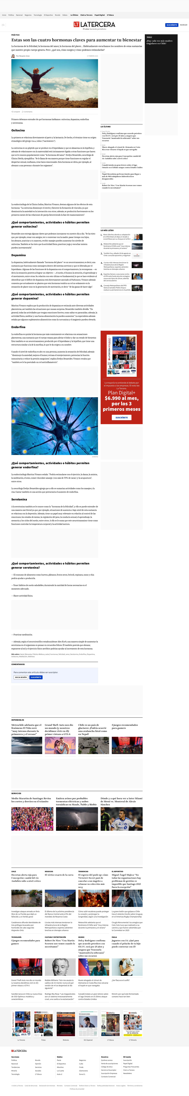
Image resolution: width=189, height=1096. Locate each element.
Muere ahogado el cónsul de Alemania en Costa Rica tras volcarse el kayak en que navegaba (121, 148)
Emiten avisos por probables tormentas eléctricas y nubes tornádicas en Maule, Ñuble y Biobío (76, 801)
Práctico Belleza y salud (41, 654)
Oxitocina (14, 656)
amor (67, 654)
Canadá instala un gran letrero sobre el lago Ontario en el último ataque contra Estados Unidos (122, 166)
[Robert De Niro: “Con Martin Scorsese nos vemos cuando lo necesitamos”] (60, 967)
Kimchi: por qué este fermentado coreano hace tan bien (125, 995)
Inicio (4, 15)
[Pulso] (43, 1037)
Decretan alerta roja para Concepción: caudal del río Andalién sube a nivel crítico (121, 157)
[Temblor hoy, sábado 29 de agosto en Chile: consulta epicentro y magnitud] (137, 256)
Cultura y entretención (55, 937)
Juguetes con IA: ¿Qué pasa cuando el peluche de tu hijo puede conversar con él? (126, 944)
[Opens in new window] (66, 1037)
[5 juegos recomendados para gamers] (127, 745)
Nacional (19, 15)
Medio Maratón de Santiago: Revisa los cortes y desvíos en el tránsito (31, 800)
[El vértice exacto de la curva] (60, 898)
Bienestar (28, 654)
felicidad (62, 654)
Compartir (16, 112)
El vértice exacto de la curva (59, 875)
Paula (114, 937)
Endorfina (82, 654)
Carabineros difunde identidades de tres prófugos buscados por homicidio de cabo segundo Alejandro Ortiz (26, 926)
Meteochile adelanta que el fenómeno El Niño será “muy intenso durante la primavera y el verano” (117, 246)
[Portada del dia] (122, 376)
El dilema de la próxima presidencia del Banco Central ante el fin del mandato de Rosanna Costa (59, 914)
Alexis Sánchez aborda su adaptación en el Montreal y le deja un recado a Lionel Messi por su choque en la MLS (116, 237)
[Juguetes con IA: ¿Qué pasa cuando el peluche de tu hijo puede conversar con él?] (127, 967)
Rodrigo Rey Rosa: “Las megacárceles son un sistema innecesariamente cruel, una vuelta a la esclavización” (60, 996)
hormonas (54, 654)
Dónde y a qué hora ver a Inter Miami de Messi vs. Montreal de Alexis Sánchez (121, 801)
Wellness (31, 656)
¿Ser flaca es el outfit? (121, 980)
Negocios (28, 15)
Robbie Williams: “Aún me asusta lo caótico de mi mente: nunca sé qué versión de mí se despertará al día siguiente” (59, 984)
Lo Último (74, 15)
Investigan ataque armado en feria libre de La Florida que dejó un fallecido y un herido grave (25, 914)
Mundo (57, 15)
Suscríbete (37, 677)
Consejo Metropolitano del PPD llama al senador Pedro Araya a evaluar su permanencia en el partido (117, 287)
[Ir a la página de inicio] (94, 25)
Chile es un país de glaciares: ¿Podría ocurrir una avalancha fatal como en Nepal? (92, 730)
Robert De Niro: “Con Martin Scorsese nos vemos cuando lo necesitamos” (122, 187)
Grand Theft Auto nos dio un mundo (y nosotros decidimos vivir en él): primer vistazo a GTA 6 (59, 730)
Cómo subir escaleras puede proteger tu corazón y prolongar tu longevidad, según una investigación (93, 914)
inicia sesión (21, 677)
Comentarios (28, 112)
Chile (13, 871)
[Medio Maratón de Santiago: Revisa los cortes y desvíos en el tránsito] (32, 819)
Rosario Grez (24, 56)
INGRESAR (183, 25)
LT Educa (110, 15)
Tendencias (83, 871)
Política (11, 15)
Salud (22, 654)
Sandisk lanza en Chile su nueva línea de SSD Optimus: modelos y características (26, 996)
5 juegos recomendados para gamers (125, 726)
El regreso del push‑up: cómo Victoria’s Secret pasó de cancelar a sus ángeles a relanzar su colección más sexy (93, 881)
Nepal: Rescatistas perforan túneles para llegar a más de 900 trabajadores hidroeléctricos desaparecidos (121, 176)
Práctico (15, 35)
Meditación (23, 656)
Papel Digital (100, 15)
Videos (64, 15)
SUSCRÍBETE (122, 417)
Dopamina (91, 654)
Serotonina (74, 654)
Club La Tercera (86, 15)
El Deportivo (48, 15)
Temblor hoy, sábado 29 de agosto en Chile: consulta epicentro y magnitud (117, 254)
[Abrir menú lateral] (4, 25)
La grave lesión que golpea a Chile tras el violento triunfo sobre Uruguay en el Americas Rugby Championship (127, 914)
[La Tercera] (21, 1037)
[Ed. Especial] (88, 1037)
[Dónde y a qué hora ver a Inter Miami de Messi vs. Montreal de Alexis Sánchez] (122, 819)
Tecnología (38, 15)
